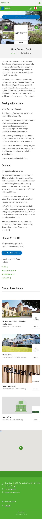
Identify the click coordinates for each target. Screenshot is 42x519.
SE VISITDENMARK (7, 274)
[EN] (35, 8)
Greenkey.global (10, 501)
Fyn (3, 171)
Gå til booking (10, 253)
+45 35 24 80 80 (10, 489)
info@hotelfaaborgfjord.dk (12, 244)
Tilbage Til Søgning (22, 17)
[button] (21, 448)
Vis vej (4, 267)
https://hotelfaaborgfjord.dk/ (13, 246)
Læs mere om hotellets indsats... (14, 158)
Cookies (7, 505)
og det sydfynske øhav (14, 171)
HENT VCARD (5, 278)
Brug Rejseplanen (8, 270)
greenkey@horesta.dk (12, 492)
